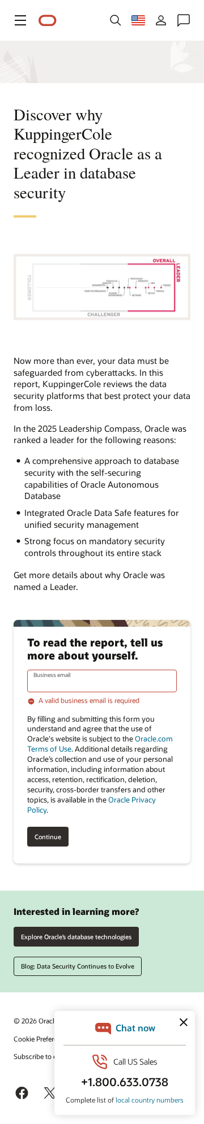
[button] (20, 20)
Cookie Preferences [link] (42, 1038)
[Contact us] (183, 20)
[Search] (115, 20)
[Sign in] (161, 20)
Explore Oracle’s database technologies (76, 936)
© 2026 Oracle (36, 1020)
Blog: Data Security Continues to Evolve (77, 966)
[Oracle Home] (47, 20)
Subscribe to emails (43, 1056)
